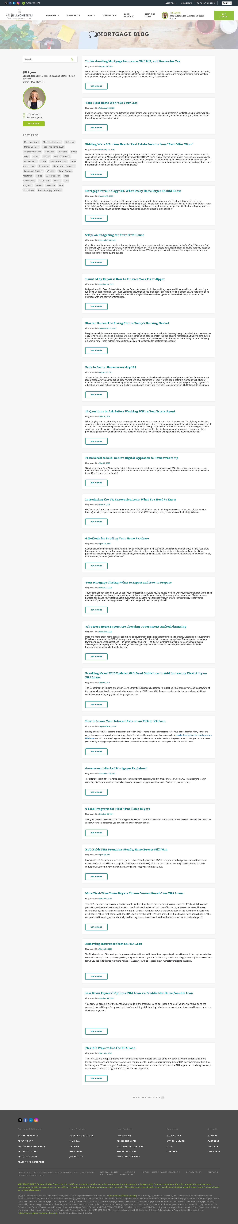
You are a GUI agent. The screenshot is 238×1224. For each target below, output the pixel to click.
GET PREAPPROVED (28, 1136)
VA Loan (50, 171)
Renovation (44, 166)
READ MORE (96, 86)
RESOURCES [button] (108, 15)
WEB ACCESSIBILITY (109, 1172)
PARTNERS (213, 1141)
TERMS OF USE (126, 1174)
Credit (43, 161)
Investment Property (33, 171)
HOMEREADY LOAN (127, 1151)
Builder (39, 185)
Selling (36, 156)
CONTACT (213, 1146)
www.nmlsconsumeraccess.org (122, 1195)
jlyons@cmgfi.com (35, 117)
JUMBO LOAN (77, 1157)
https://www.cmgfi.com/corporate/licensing (37, 1213)
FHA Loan (49, 151)
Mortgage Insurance (52, 142)
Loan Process (30, 161)
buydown (51, 185)
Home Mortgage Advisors (49, 190)
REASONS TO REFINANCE (31, 1162)
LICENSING (130, 1172)
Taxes (39, 175)
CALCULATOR (174, 1136)
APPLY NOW (33, 124)
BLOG (170, 1146)
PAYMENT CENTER (206, 3)
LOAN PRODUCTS (129, 15)
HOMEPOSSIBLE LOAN (128, 1157)
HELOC (57, 180)
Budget (46, 156)
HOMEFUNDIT (124, 1136)
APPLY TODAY (25, 1141)
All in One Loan (53, 175)
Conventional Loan (32, 151)
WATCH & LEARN (176, 1141)
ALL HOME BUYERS (28, 1151)
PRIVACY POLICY (194, 1172)
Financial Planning (62, 156)
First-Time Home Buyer (53, 147)
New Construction (58, 161)
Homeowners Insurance (64, 166)
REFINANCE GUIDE (28, 1157)
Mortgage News (31, 142)
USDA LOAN (76, 1151)
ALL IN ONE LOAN (126, 1141)
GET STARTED (224, 15)
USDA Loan (44, 180)
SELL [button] (90, 15)
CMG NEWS (186, 3)
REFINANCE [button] (72, 15)
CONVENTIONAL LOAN (82, 1136)
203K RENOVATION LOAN (130, 1146)
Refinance (69, 142)
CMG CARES (214, 1151)
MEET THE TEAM (150, 15)
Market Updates (31, 147)
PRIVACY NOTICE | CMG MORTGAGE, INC (161, 1172)
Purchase (63, 151)
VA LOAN (74, 1146)
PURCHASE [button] (51, 15)
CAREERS (212, 1136)
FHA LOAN (75, 1141)
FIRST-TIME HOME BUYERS (32, 1146)
